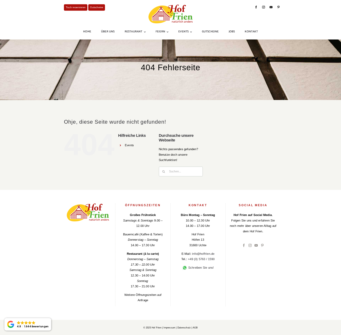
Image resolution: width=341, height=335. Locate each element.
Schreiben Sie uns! (200, 267)
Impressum (169, 327)
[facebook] (256, 7)
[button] (27, 324)
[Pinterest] (262, 245)
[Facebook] (243, 245)
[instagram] (263, 7)
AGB (195, 327)
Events (129, 145)
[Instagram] (250, 245)
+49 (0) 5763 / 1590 (201, 259)
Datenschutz (184, 327)
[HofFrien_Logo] (170, 5)
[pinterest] (278, 7)
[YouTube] (256, 245)
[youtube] (271, 7)
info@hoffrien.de (203, 253)
